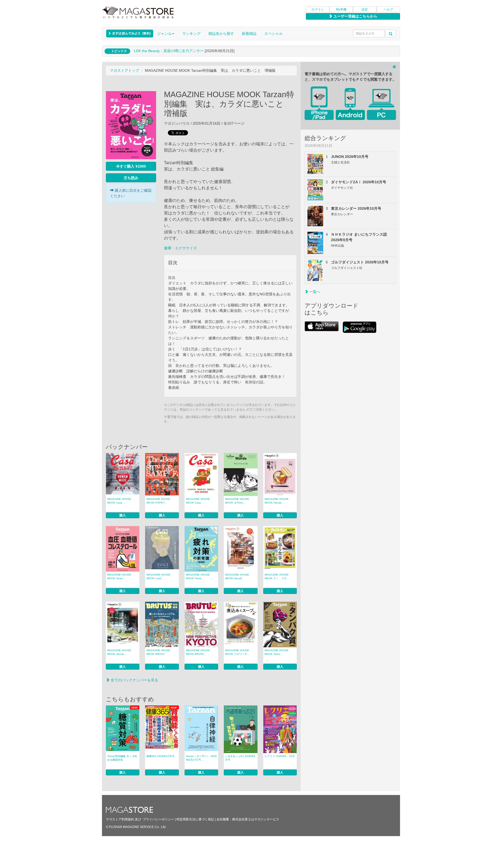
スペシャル (273, 33)
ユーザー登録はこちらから (354, 16)
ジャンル (164, 33)
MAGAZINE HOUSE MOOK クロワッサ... (237, 652)
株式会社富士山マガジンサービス (255, 819)
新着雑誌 (249, 33)
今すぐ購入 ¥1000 (131, 166)
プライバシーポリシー (158, 819)
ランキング (191, 33)
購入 (122, 515)
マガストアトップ (124, 70)
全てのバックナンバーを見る (134, 680)
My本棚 (341, 9)
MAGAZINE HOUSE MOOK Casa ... (119, 501)
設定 (365, 9)
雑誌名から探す (221, 33)
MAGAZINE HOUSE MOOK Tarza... (119, 576)
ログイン (317, 9)
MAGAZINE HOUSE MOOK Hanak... (277, 501)
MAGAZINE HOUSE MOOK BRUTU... (158, 652)
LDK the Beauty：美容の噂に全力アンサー (169, 51)
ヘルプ (388, 9)
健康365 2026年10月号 (160, 756)
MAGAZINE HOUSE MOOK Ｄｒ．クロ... (277, 576)
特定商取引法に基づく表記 (195, 819)
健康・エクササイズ (180, 248)
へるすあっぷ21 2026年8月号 (240, 758)
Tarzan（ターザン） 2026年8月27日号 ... (201, 758)
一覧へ (314, 292)
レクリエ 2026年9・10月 (280, 756)
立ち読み (131, 178)
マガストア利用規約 (120, 819)
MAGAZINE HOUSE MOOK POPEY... (158, 501)
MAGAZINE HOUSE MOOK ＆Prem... (237, 501)
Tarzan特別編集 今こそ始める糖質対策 (122, 758)
